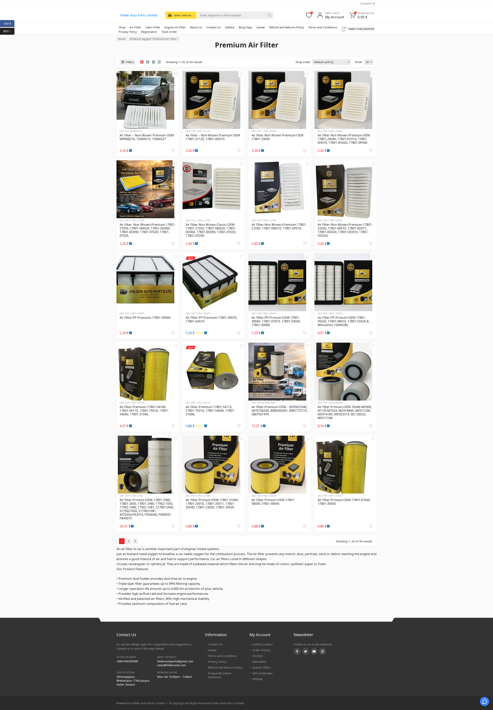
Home (121, 39)
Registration (149, 32)
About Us (196, 27)
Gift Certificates (262, 673)
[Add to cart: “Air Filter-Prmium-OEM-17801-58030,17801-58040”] (304, 526)
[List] (153, 62)
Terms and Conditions (322, 27)
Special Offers (261, 667)
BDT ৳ (8, 31)
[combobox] (235, 15)
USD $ (8, 23)
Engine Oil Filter (175, 27)
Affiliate (257, 679)
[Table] (159, 62)
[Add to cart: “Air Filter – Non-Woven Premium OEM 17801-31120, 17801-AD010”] (238, 150)
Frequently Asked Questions (219, 675)
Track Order (169, 32)
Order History (261, 650)
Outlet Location (262, 644)
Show (358, 62)
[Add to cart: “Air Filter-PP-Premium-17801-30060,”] (172, 332)
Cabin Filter (152, 27)
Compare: (367, 3)
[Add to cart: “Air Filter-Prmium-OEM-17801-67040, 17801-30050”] (370, 526)
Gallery (229, 27)
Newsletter (259, 662)
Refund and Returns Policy (286, 27)
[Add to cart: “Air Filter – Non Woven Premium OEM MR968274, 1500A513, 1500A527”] (172, 150)
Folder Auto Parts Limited (138, 15)
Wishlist (257, 656)
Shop (122, 27)
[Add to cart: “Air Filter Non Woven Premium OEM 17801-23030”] (304, 150)
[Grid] (142, 62)
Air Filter (135, 27)
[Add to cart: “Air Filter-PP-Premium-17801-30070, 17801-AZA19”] (238, 332)
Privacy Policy (128, 32)
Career (260, 27)
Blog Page (245, 27)
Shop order (302, 62)
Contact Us (213, 27)
